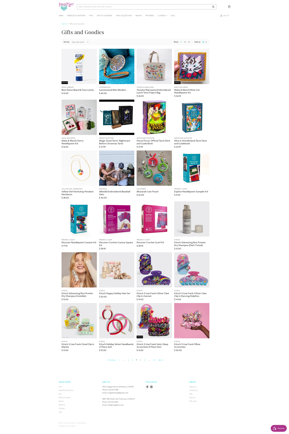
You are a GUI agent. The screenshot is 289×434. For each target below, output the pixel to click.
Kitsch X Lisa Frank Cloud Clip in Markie (78, 346)
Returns (192, 397)
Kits (91, 16)
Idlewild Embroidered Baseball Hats (114, 193)
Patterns (150, 16)
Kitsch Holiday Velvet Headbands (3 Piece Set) (116, 346)
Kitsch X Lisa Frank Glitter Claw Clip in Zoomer (153, 295)
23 (154, 360)
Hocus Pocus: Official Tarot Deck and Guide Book (153, 142)
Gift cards (193, 401)
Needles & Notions (76, 16)
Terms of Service (70, 423)
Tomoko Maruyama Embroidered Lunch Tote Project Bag (154, 91)
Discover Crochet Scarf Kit (150, 242)
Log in (225, 16)
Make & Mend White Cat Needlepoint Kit (187, 91)
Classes (162, 16)
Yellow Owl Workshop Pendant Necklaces (78, 193)
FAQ (190, 394)
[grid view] (203, 42)
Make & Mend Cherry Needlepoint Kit (72, 142)
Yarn (61, 16)
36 (185, 42)
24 (181, 42)
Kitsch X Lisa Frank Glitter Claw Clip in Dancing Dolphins (190, 295)
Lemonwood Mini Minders (112, 90)
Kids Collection (124, 16)
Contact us (193, 390)
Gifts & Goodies (104, 16)
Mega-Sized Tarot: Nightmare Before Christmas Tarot (114, 142)
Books (139, 16)
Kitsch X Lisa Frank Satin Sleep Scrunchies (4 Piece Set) (152, 346)
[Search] (213, 6)
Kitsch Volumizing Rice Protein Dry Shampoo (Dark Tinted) (190, 244)
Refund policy (82, 423)
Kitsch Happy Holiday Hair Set (114, 293)
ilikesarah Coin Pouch (148, 191)
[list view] (206, 42)
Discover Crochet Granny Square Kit (116, 244)
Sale (173, 16)
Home (64, 24)
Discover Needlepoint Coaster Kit (79, 242)
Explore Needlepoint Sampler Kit (191, 191)
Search (61, 423)
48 (189, 42)
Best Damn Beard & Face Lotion (78, 90)
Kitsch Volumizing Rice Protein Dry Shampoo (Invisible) (77, 295)
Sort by (66, 42)
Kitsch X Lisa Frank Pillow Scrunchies (187, 346)
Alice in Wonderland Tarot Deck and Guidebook (190, 142)
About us (192, 386)
